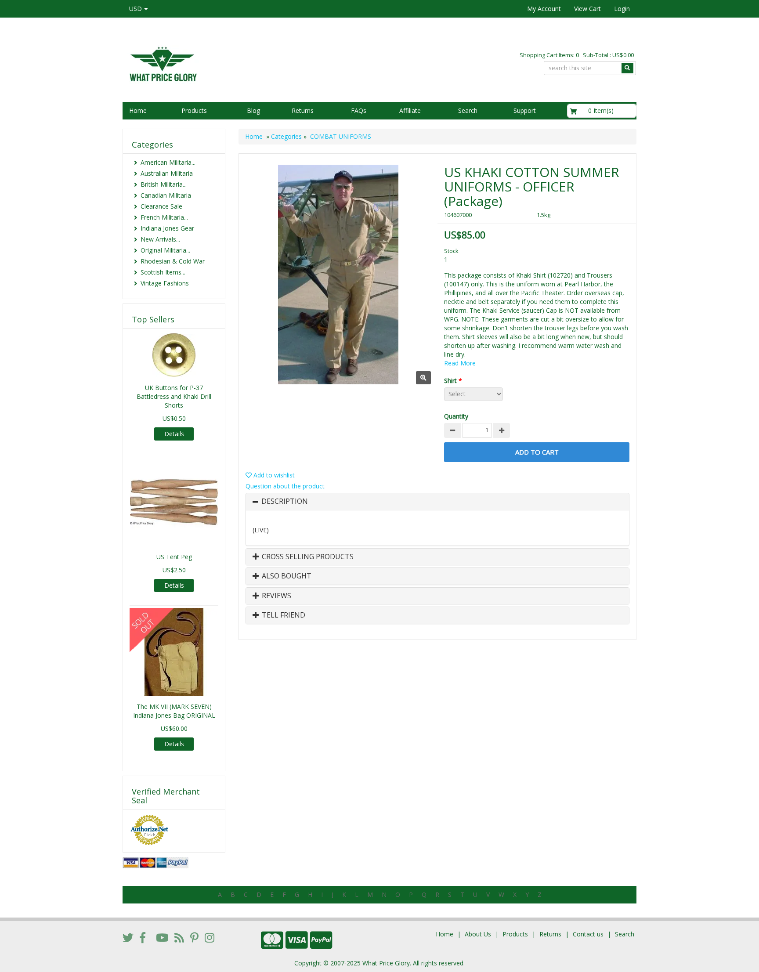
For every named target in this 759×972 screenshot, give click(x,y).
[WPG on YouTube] (162, 937)
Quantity (456, 416)
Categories (286, 136)
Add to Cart (537, 452)
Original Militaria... (165, 250)
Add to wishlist (273, 475)
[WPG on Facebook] (142, 937)
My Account (544, 8)
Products (194, 110)
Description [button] (284, 502)
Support (524, 110)
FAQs (358, 110)
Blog (253, 110)
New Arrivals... (160, 239)
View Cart (587, 8)
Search (467, 110)
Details (174, 434)
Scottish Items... (163, 272)
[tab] (437, 501)
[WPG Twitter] (128, 937)
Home (138, 110)
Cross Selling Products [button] (307, 557)
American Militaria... (168, 162)
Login (622, 8)
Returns (303, 110)
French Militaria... (164, 217)
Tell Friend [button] (282, 615)
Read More (460, 363)
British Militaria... (164, 184)
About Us (478, 934)
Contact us (588, 934)
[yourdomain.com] (247, 63)
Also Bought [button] (285, 576)
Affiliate (410, 110)
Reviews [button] (275, 596)
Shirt (453, 380)
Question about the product (285, 486)
